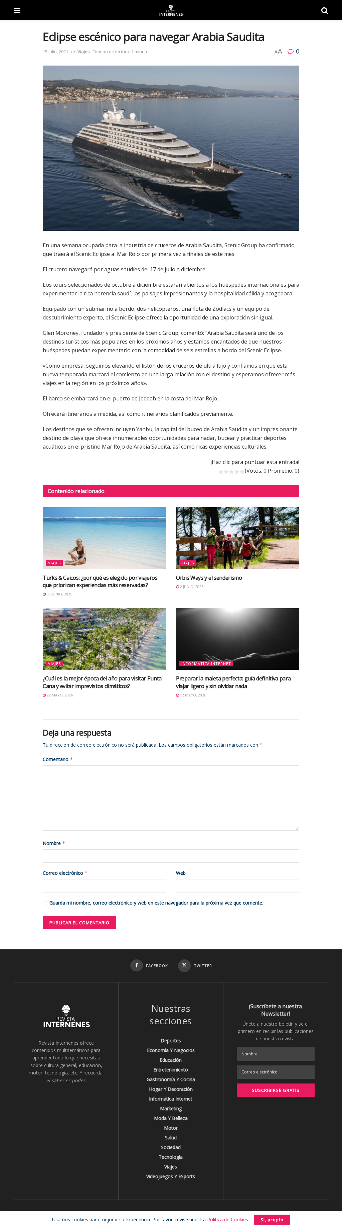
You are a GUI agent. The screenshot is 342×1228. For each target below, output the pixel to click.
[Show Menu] (17, 10)
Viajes (83, 52)
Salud (171, 1137)
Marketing (171, 1108)
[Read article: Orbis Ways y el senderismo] (237, 538)
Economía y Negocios (171, 1050)
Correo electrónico (65, 873)
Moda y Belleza (171, 1118)
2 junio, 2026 (191, 586)
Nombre (54, 843)
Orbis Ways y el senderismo (209, 577)
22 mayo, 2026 (59, 694)
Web (181, 873)
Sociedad (171, 1147)
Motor (171, 1128)
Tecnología (171, 1157)
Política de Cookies (227, 1219)
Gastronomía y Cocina (171, 1079)
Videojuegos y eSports (170, 1176)
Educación (171, 1060)
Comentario (58, 759)
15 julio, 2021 (55, 52)
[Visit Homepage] (170, 10)
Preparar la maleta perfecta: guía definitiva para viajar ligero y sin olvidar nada (233, 682)
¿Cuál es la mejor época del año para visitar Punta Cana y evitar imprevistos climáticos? (102, 682)
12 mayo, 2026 (192, 694)
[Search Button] (324, 10)
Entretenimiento (170, 1069)
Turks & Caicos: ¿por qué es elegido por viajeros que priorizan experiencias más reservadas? (100, 581)
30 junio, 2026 (59, 593)
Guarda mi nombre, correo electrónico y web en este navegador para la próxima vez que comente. (156, 903)
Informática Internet (206, 663)
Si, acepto (272, 1220)
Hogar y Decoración (171, 1089)
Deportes (171, 1040)
